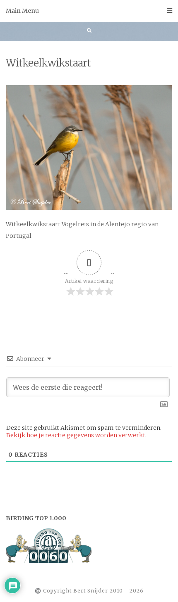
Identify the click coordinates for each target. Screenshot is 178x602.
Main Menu (22, 10)
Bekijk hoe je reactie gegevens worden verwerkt (75, 435)
